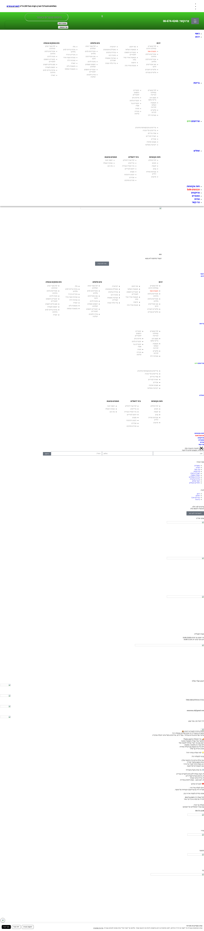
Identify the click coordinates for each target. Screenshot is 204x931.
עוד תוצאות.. (63, 27)
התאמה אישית (27, 927)
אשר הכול (6, 927)
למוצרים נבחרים (13, 6)
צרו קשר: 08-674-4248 (176, 21)
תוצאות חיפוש (62, 23)
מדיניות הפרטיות (98, 928)
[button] (100, 36)
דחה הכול (16, 927)
